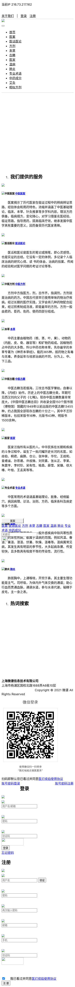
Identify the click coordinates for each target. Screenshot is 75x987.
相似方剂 (15, 87)
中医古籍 (20, 378)
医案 (12, 37)
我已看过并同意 (32, 978)
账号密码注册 (64, 783)
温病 (12, 64)
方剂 (12, 46)
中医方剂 (20, 283)
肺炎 (12, 69)
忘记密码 (8, 853)
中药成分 (15, 78)
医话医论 (15, 41)
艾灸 (12, 83)
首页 (12, 32)
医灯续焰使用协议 (50, 779)
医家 (12, 60)
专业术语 (15, 73)
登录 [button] (24, 16)
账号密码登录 (11, 783)
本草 (12, 50)
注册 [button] (33, 16)
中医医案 (20, 193)
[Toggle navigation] (3, 25)
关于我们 (8, 16)
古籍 (12, 55)
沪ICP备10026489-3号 (18, 690)
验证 (42, 880)
